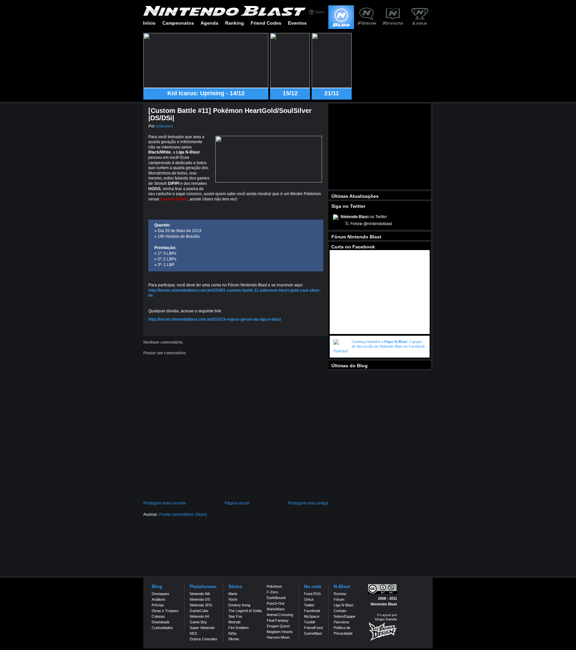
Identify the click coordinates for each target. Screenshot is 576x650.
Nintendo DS (200, 599)
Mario (232, 594)
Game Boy (198, 622)
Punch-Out (275, 603)
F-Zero (272, 592)
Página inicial (237, 503)
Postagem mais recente (164, 503)
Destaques (160, 594)
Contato (340, 611)
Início (149, 23)
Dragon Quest (278, 626)
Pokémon (274, 586)
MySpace (311, 616)
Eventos (297, 23)
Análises (158, 599)
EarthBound (276, 598)
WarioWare (276, 609)
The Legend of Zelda (245, 611)
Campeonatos (178, 23)
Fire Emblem (238, 628)
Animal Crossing (280, 615)
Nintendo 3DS (201, 605)
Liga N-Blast (343, 605)
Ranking (234, 23)
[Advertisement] (380, 146)
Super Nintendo (202, 628)
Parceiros (341, 622)
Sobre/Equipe (344, 616)
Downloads (161, 622)
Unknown (164, 126)
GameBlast (313, 633)
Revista (340, 594)
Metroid (234, 622)
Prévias (158, 605)
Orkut (308, 599)
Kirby (232, 633)
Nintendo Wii (200, 594)
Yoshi (232, 599)
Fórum (339, 599)
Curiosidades (162, 628)
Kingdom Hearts (280, 632)
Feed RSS (312, 594)
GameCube (199, 611)
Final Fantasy (278, 620)
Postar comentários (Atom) (183, 514)
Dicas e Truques (165, 611)
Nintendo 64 (199, 616)
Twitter (309, 605)
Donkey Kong (239, 605)
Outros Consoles (203, 639)
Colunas (158, 616)
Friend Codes (266, 23)
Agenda (209, 23)
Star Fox (235, 616)
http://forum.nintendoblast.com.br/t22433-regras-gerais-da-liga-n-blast (214, 319)
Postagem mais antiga (308, 503)
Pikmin (233, 639)
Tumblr (309, 622)
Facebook (312, 611)
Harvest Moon (278, 637)
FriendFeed (313, 628)
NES (193, 633)
